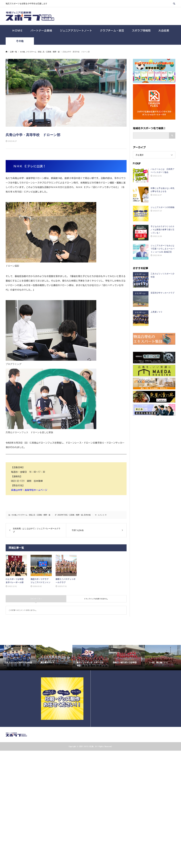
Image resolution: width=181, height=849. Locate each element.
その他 (20, 41)
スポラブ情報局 (141, 30)
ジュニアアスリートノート (76, 30)
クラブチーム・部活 (112, 30)
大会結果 (163, 30)
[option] (18, 657)
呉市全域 (87, 515)
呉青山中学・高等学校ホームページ (29, 490)
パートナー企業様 (41, 30)
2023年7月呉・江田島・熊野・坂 (70, 515)
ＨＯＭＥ (17, 30)
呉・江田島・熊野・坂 (41, 515)
